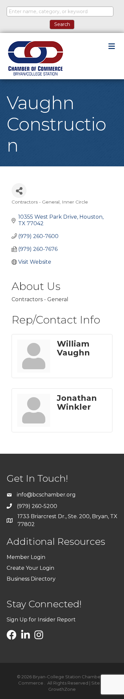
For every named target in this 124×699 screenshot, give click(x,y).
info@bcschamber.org (46, 495)
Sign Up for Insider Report (41, 619)
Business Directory (31, 579)
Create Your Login (30, 568)
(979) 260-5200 (37, 506)
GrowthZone (62, 689)
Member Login (26, 557)
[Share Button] (19, 190)
